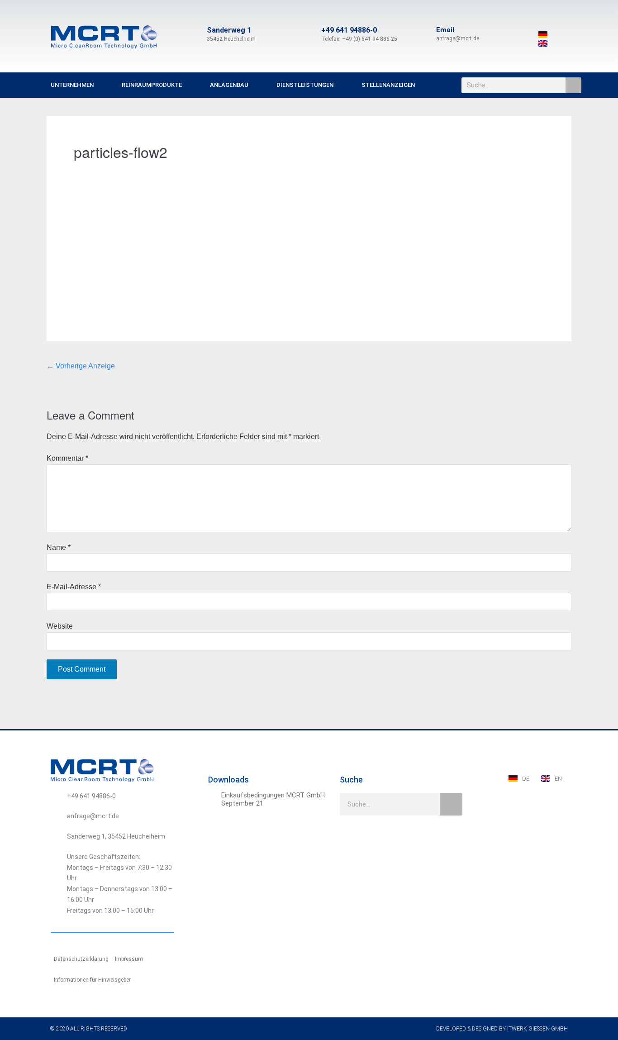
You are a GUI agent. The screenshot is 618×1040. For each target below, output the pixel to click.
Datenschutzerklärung (81, 959)
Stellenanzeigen (388, 84)
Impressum (129, 959)
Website (60, 626)
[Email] (425, 34)
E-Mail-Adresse (74, 587)
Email (445, 30)
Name (59, 547)
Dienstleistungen (304, 84)
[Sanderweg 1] (196, 34)
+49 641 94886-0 (349, 30)
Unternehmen (72, 84)
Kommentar (67, 458)
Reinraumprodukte (152, 84)
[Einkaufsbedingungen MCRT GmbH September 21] (213, 796)
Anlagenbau (229, 84)
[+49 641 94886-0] (310, 34)
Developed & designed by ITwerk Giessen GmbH (502, 1029)
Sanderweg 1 (229, 30)
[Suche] (573, 85)
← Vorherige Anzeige (81, 366)
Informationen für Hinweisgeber (92, 980)
